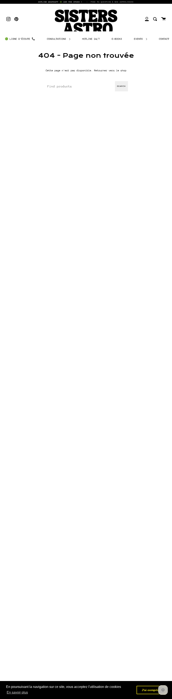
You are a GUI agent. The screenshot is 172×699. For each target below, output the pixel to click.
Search (121, 86)
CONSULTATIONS (57, 38)
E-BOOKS (117, 38)
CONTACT (164, 38)
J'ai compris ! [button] (151, 690)
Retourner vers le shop (110, 70)
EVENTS (139, 38)
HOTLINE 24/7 (91, 38)
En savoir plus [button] (17, 692)
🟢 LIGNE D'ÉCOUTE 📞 (20, 38)
